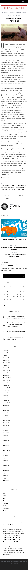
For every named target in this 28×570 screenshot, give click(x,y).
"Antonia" (4, 520)
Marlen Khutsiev (13, 548)
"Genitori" (13, 185)
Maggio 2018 (6, 395)
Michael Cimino (6, 550)
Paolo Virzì (22, 552)
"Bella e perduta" (5, 185)
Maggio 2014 (6, 475)
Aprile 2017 (5, 415)
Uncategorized (6, 510)
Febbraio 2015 (6, 467)
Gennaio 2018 (6, 405)
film (19, 541)
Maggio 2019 (6, 382)
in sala (4, 495)
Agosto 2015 (6, 453)
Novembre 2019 (7, 377)
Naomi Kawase (8, 552)
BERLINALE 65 (18, 527)
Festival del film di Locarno (12, 537)
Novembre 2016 (7, 422)
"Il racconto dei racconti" (21, 520)
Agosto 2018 (6, 390)
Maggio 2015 (6, 460)
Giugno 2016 (6, 432)
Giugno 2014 (6, 473)
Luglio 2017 (5, 407)
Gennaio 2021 (6, 367)
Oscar (18, 552)
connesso (10, 265)
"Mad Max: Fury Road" (6, 522)
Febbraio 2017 (6, 420)
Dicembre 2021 (6, 360)
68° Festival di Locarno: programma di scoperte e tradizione (14, 247)
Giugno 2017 (6, 410)
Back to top (13, 567)
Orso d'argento (13, 552)
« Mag (4, 305)
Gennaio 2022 (6, 357)
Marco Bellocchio (10, 189)
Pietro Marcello (20, 189)
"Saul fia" (18, 522)
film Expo (21, 541)
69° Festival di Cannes (14, 525)
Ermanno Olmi (19, 533)
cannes (23, 527)
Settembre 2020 (6, 370)
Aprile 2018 (5, 397)
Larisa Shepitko (8, 546)
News (4, 500)
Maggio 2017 (6, 412)
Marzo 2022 (6, 355)
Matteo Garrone (19, 548)
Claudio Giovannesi (14, 529)
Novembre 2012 (7, 483)
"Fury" (7, 520)
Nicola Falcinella (15, 206)
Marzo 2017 (6, 417)
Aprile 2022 (5, 352)
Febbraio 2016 (6, 443)
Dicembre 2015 (6, 445)
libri (4, 498)
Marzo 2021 (6, 365)
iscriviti (3, 270)
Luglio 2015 (5, 455)
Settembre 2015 (6, 450)
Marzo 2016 (6, 440)
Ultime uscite (6, 508)
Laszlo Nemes (13, 546)
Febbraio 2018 (6, 402)
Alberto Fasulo (11, 187)
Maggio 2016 (6, 435)
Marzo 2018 (6, 400)
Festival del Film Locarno (12, 539)
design (16, 563)
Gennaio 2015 (6, 470)
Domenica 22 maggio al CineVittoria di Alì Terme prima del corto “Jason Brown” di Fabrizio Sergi (16, 324)
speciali (4, 505)
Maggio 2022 (6, 350)
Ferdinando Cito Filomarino (11, 535)
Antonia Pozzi (8, 527)
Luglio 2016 (5, 430)
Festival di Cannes (10, 541)
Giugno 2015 (6, 457)
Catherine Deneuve (6, 529)
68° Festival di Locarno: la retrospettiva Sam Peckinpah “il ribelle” (14, 254)
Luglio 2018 (5, 392)
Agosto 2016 (6, 427)
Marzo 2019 (6, 385)
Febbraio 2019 (6, 387)
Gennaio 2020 (6, 375)
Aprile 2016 (5, 437)
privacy (12, 563)
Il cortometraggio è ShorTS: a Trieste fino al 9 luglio (14, 239)
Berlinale (12, 527)
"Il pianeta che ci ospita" (13, 520)
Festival (10, 15)
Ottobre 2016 (6, 425)
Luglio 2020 (5, 372)
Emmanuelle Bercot (13, 533)
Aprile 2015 (5, 463)
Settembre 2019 (6, 380)
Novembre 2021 (7, 362)
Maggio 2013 (6, 478)
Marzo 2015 (6, 465)
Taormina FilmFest (7, 554)
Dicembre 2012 (6, 480)
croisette (20, 529)
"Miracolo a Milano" (13, 522)
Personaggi (5, 503)
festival (18, 535)
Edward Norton (6, 531)
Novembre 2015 (7, 447)
